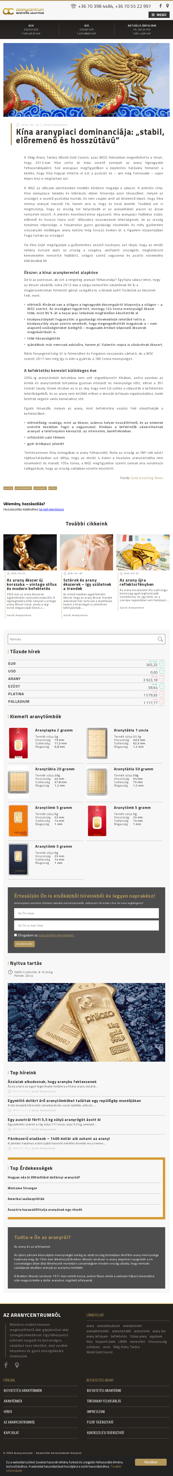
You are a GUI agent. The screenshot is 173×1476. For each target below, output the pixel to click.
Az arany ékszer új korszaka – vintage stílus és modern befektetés (32, 584)
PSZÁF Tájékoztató (100, 1423)
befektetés (119, 1336)
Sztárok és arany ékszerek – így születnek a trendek (87, 584)
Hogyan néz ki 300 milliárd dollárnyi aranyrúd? (44, 1177)
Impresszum (96, 1412)
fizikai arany (138, 1336)
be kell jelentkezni (51, 509)
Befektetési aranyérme (104, 1391)
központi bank (105, 1341)
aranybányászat (108, 1325)
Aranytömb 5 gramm (53, 807)
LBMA (122, 1341)
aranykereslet (23, 488)
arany (9, 488)
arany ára (159, 1330)
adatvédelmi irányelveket (56, 935)
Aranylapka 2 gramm (54, 730)
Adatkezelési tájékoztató (105, 1433)
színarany (93, 1346)
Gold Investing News (147, 477)
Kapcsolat (11, 1433)
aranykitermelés (97, 1330)
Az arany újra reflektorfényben (137, 582)
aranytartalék (121, 1330)
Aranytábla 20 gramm (55, 769)
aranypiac (41, 488)
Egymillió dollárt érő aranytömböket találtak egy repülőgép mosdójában (74, 1100)
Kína (53, 488)
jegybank (156, 1336)
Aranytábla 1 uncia (131, 730)
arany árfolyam (97, 1336)
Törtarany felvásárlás (104, 1401)
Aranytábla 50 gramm (133, 769)
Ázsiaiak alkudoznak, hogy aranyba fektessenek (52, 1081)
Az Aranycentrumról (19, 1423)
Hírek (8, 1412)
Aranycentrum (47, 1091)
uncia (106, 1346)
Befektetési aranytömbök (23, 1391)
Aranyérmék (13, 1401)
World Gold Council (99, 1352)
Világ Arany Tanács (126, 1346)
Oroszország (157, 1341)
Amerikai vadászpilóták (26, 1199)
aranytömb (142, 1330)
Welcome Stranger (22, 1188)
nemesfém (137, 1341)
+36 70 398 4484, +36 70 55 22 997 (114, 6)
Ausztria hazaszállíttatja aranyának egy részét (45, 1210)
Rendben (151, 1462)
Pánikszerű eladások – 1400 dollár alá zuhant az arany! (59, 1138)
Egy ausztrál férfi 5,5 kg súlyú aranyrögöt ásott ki (54, 1119)
